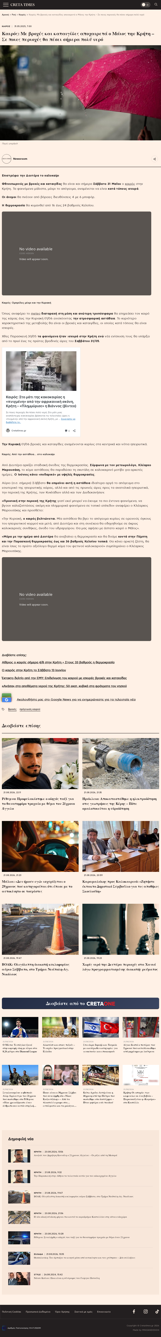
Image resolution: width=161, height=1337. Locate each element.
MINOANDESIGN (150, 1330)
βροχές (12, 709)
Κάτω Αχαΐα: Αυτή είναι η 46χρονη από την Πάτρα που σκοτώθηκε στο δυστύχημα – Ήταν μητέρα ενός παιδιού (99, 1097)
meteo (35, 313)
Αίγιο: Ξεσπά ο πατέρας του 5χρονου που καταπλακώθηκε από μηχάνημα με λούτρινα (139, 1048)
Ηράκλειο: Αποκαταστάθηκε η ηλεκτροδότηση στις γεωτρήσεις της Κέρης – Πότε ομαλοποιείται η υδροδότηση (119, 803)
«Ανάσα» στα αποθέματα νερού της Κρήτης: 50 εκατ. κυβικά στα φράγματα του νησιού (64, 686)
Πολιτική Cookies (11, 1312)
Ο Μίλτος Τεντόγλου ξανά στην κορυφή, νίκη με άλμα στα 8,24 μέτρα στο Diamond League (20, 1048)
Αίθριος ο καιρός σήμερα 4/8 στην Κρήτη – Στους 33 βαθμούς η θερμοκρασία (58, 662)
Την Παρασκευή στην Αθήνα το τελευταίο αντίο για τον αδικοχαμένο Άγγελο (75, 1175)
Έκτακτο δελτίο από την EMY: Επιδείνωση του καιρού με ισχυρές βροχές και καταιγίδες (64, 678)
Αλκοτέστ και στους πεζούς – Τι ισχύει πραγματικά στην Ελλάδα (59, 1048)
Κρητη (37, 1152)
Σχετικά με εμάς (83, 1312)
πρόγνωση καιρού (30, 709)
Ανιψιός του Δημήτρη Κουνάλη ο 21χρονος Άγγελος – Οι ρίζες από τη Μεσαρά (75, 1155)
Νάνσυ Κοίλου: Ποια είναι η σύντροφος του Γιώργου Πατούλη (67, 1278)
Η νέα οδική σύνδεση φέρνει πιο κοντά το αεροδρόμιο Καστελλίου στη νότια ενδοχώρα (80, 1216)
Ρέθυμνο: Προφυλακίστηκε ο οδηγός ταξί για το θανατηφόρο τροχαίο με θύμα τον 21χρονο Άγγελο (38, 803)
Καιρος (6, 26)
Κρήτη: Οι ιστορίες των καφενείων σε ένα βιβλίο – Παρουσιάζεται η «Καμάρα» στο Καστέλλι (139, 1097)
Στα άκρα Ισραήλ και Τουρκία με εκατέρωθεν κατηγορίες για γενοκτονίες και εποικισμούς (100, 1048)
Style (37, 1275)
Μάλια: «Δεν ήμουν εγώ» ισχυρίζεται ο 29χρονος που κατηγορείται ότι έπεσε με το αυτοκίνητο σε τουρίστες (37, 886)
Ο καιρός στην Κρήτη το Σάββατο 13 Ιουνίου (34, 670)
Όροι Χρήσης (62, 1312)
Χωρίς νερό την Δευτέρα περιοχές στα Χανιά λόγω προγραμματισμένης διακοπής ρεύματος (120, 967)
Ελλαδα (38, 1254)
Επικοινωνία (104, 1312)
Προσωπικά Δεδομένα (38, 1312)
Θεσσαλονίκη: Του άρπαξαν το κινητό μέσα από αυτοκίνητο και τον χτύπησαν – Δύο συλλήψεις (84, 1257)
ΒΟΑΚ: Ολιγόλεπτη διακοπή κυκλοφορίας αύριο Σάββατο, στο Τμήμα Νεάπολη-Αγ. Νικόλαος (35, 969)
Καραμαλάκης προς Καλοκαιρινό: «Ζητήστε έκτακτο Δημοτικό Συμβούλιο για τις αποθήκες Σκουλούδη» (120, 886)
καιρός (130, 183)
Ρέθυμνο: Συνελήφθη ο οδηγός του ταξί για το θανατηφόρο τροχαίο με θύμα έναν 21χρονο (82, 1237)
